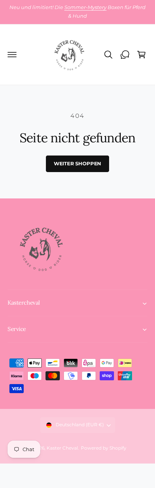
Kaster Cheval (62, 448)
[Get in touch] (125, 54)
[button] (12, 54)
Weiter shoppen (77, 163)
